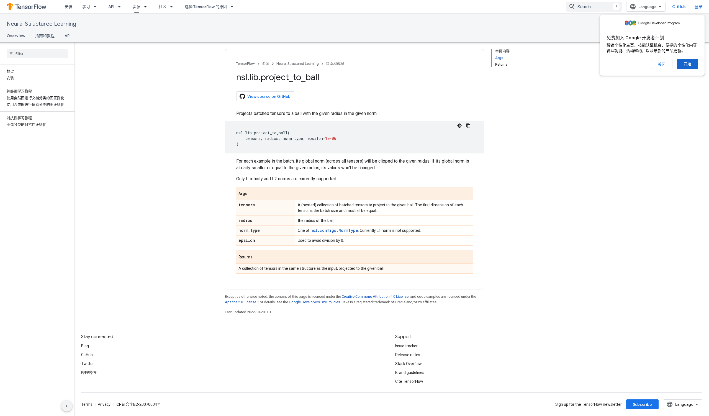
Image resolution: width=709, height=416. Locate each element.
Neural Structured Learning (41, 23)
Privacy (104, 404)
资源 (136, 6)
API (111, 6)
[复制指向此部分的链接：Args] (252, 194)
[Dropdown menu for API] (121, 6)
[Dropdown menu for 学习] (96, 6)
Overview (16, 35)
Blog (85, 346)
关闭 (662, 64)
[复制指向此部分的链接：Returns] (258, 257)
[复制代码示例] (468, 125)
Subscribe (642, 404)
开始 (687, 63)
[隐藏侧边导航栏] (66, 406)
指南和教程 (45, 35)
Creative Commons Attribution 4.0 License (375, 296)
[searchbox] (37, 53)
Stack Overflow (408, 363)
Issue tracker (406, 346)
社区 (162, 6)
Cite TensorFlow (409, 381)
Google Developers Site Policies (314, 302)
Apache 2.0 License (240, 302)
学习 (86, 6)
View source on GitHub (269, 96)
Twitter (87, 363)
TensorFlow (245, 63)
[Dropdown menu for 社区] (173, 6)
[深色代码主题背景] (459, 125)
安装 (68, 6)
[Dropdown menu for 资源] (147, 6)
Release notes (407, 355)
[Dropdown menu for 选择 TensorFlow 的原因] (233, 6)
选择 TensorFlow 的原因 (206, 6)
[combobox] (594, 7)
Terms (87, 404)
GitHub (679, 6)
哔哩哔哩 (89, 372)
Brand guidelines (409, 372)
